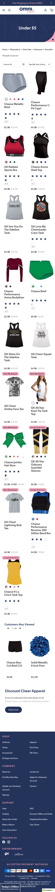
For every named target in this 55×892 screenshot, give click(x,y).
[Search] (9, 10)
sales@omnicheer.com (27, 886)
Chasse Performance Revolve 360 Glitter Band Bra (41, 528)
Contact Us (34, 771)
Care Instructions (9, 830)
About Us (6, 771)
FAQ (31, 808)
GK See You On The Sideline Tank (13, 229)
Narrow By (8, 64)
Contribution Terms (43, 876)
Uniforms (6, 742)
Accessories (7, 753)
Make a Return (8, 824)
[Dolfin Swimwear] (19, 854)
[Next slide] (51, 3)
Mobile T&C (24, 878)
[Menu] (3, 10)
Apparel (33, 742)
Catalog (5, 814)
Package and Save (10, 758)
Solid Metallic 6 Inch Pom (39, 663)
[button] (39, 64)
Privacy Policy (10, 876)
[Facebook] (3, 842)
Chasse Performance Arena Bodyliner (14, 294)
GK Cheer (34, 753)
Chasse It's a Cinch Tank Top (13, 593)
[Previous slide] (3, 3)
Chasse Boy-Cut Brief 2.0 (14, 663)
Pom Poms (34, 747)
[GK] (7, 854)
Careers (33, 786)
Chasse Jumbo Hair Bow (13, 463)
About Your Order (9, 819)
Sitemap (5, 795)
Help (4, 808)
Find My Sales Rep (10, 777)
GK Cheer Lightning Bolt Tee (13, 525)
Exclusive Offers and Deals (41, 814)
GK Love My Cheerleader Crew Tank (38, 229)
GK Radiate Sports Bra (11, 168)
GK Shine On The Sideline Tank (12, 357)
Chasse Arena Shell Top (39, 168)
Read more (13, 710)
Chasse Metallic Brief (14, 105)
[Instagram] (8, 842)
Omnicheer (22, 882)
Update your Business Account (11, 788)
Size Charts (34, 824)
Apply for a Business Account (38, 779)
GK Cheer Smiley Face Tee (14, 407)
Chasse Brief (38, 291)
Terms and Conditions (25, 876)
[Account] (45, 10)
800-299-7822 (33, 884)
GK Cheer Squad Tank (41, 355)
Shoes (5, 747)
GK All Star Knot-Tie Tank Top (39, 411)
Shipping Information (39, 819)
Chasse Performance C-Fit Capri (40, 105)
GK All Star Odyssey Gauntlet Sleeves (37, 466)
